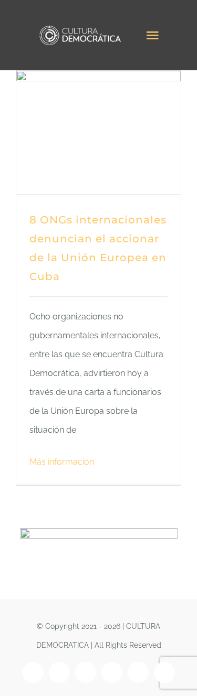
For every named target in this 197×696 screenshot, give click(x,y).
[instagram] (59, 672)
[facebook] (33, 672)
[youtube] (111, 672)
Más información (61, 462)
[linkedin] (138, 672)
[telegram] (164, 672)
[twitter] (85, 672)
